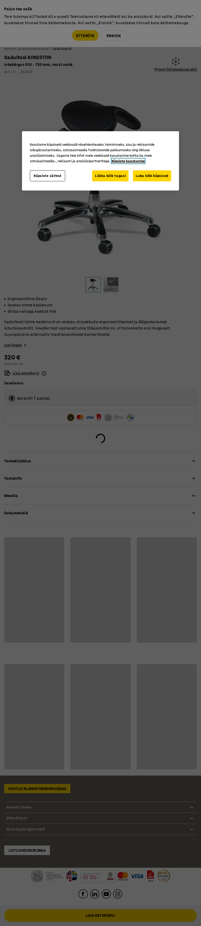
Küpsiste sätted (47, 176)
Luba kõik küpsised (152, 176)
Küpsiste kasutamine (128, 161)
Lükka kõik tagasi (110, 176)
